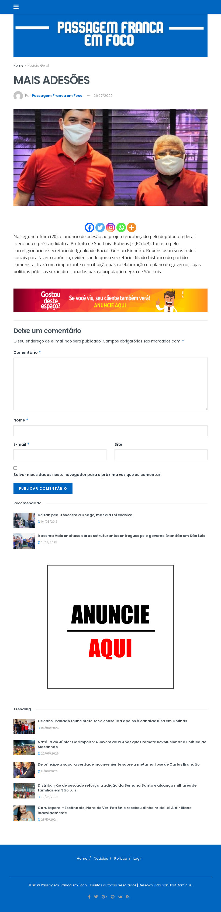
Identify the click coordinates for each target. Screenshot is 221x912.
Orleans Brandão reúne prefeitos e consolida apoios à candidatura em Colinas (112, 721)
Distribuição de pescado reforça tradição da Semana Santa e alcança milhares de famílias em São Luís (117, 788)
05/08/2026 (49, 728)
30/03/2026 (49, 797)
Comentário (27, 352)
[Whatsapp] (121, 227)
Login (138, 858)
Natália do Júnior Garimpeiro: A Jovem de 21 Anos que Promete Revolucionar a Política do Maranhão (122, 744)
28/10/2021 (48, 820)
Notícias (101, 858)
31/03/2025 (48, 542)
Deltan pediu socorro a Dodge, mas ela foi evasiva (85, 514)
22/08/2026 (49, 754)
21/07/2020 (103, 95)
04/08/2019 (48, 522)
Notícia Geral (38, 65)
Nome (21, 420)
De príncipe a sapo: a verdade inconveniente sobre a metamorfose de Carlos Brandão (119, 764)
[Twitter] (100, 227)
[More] (131, 227)
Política (120, 858)
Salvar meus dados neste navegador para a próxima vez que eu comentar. (87, 474)
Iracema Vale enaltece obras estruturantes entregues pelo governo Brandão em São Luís (121, 535)
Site (118, 444)
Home (18, 65)
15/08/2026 (49, 771)
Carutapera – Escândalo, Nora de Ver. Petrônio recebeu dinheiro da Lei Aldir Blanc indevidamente (114, 810)
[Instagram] (110, 227)
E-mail (21, 444)
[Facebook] (89, 227)
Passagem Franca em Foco (57, 95)
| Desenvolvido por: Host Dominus (164, 885)
